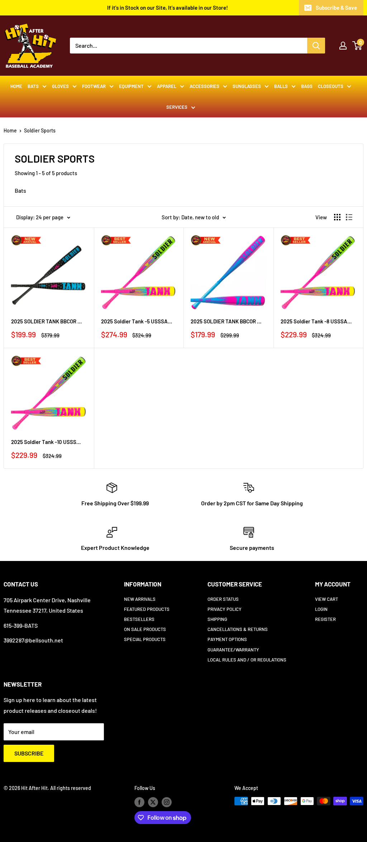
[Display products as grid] (337, 217)
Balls (281, 86)
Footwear (94, 86)
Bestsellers (139, 619)
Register (325, 619)
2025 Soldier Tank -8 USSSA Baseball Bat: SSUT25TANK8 (316, 321)
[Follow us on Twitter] (153, 802)
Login (321, 609)
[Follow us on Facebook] (139, 802)
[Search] (316, 45)
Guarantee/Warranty (233, 649)
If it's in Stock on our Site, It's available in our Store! (167, 7)
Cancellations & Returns (238, 629)
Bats (33, 86)
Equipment (131, 86)
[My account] (343, 46)
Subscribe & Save (336, 7)
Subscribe (28, 753)
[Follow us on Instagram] (167, 802)
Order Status (223, 599)
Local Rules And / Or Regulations (247, 660)
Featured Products (147, 609)
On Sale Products (145, 629)
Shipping (217, 619)
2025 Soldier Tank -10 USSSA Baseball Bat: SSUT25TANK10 (47, 442)
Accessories (204, 86)
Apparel (166, 86)
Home (16, 86)
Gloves (60, 86)
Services (176, 107)
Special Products (145, 639)
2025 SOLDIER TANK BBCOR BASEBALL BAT (226, 321)
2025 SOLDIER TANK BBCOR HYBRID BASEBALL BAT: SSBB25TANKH (47, 321)
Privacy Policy (225, 609)
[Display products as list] (349, 217)
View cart (326, 599)
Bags (307, 86)
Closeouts (330, 86)
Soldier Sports (40, 130)
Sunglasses (247, 86)
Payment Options (227, 639)
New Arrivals (140, 599)
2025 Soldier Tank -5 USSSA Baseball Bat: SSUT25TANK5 (137, 321)
